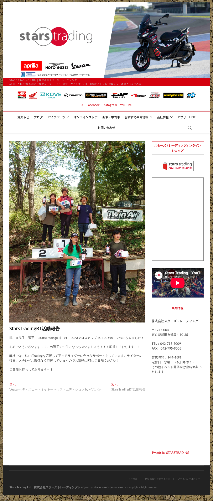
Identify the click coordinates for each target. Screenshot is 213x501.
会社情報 (163, 117)
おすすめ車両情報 (137, 117)
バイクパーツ (56, 117)
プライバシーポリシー (189, 478)
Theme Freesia (101, 487)
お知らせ (23, 117)
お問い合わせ (106, 127)
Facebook (93, 105)
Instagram (110, 105)
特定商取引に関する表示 (157, 478)
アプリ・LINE (186, 117)
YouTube (126, 105)
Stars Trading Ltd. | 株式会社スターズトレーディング (43, 487)
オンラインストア (86, 117)
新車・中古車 (111, 117)
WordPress (117, 487)
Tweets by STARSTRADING (170, 452)
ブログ (38, 117)
